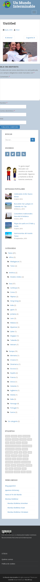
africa (7, 436)
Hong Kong (14, 301)
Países (10, 253)
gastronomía (10, 449)
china (29, 439)
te (6, 469)
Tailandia (13, 340)
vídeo (23, 472)
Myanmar (13, 327)
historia (24, 449)
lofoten (26, 456)
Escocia (13, 369)
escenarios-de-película (13, 446)
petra (7, 465)
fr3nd (17, 30)
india (15, 452)
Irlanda (12, 395)
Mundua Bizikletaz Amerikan (17, 503)
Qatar (12, 331)
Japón (12, 310)
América (12, 273)
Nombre (3, 103)
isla (20, 452)
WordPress (28, 580)
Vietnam (13, 344)
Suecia (12, 412)
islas (24, 452)
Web (1, 119)
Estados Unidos (15, 277)
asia (20, 436)
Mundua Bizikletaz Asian (16, 508)
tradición (17, 469)
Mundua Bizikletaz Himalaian (17, 512)
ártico (29, 472)
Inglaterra (13, 390)
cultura (24, 443)
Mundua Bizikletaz (11, 499)
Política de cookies (8, 564)
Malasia (13, 323)
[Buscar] (32, 140)
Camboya (13, 288)
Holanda (13, 386)
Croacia (13, 360)
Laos (12, 318)
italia (29, 452)
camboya (23, 439)
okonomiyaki (26, 462)
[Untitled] (20, 51)
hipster (18, 449)
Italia (12, 399)
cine (7, 443)
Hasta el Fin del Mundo (13, 495)
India (12, 305)
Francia (12, 377)
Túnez (12, 266)
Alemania (13, 355)
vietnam (16, 472)
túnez (24, 469)
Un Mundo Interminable (10, 577)
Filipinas (13, 296)
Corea (12, 292)
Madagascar (14, 261)
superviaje (20, 465)
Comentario (5, 77)
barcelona (26, 436)
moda (19, 459)
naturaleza (9, 462)
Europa (11, 351)
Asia (10, 283)
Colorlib (10, 580)
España (12, 373)
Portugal (13, 408)
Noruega (13, 403)
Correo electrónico (7, 111)
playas (13, 465)
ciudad (12, 443)
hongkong (9, 452)
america (14, 436)
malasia (8, 459)
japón (8, 456)
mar (14, 459)
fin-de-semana (26, 446)
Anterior (9, 38)
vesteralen (9, 472)
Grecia (12, 382)
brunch (8, 439)
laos (20, 456)
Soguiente (30, 38)
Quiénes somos (7, 559)
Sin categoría (12, 421)
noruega (17, 462)
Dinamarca (14, 364)
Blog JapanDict (10, 486)
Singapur (13, 336)
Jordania (13, 314)
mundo (25, 459)
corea (18, 443)
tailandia (28, 465)
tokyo (11, 469)
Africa (11, 257)
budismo (15, 439)
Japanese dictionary (12, 490)
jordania (14, 456)
